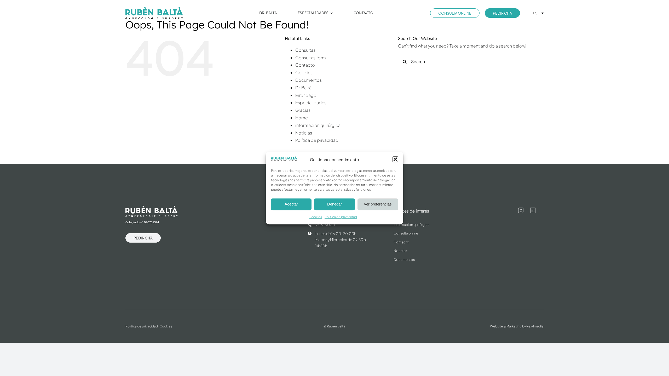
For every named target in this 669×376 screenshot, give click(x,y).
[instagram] (520, 210)
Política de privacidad (341, 217)
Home (301, 117)
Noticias (303, 133)
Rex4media (535, 326)
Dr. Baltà (303, 87)
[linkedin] (532, 210)
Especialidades (310, 102)
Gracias (302, 110)
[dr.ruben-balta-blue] (154, 8)
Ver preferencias (378, 204)
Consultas (305, 50)
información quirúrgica (318, 125)
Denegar (334, 204)
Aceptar (291, 204)
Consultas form (310, 57)
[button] (395, 159)
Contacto (305, 65)
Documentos (308, 80)
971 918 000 (325, 224)
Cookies (315, 217)
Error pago (305, 95)
